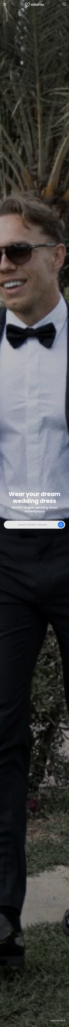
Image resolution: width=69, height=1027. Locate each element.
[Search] (64, 4)
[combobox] (34, 524)
